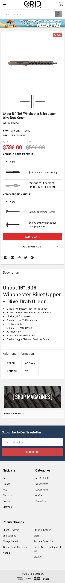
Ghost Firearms (11, 529)
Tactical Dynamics (43, 541)
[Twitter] (26, 257)
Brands (6, 483)
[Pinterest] (32, 257)
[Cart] (61, 4)
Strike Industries (42, 529)
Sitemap (7, 506)
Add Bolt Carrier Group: (19, 154)
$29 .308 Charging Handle (42, 211)
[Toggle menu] (4, 4)
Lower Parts (41, 489)
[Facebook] (6, 257)
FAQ (5, 489)
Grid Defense (9, 535)
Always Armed (10, 541)
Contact (7, 500)
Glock (37, 535)
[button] (32, 397)
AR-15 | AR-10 (42, 477)
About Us (8, 495)
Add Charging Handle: (17, 194)
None (12, 161)
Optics (38, 495)
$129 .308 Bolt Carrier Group (43, 172)
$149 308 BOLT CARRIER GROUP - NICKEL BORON (42, 185)
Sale (5, 477)
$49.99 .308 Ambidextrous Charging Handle (42, 224)
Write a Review (11, 122)
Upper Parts (41, 483)
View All (38, 556)
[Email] (12, 257)
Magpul (6, 552)
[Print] (19, 257)
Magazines (41, 500)
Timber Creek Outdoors (15, 546)
